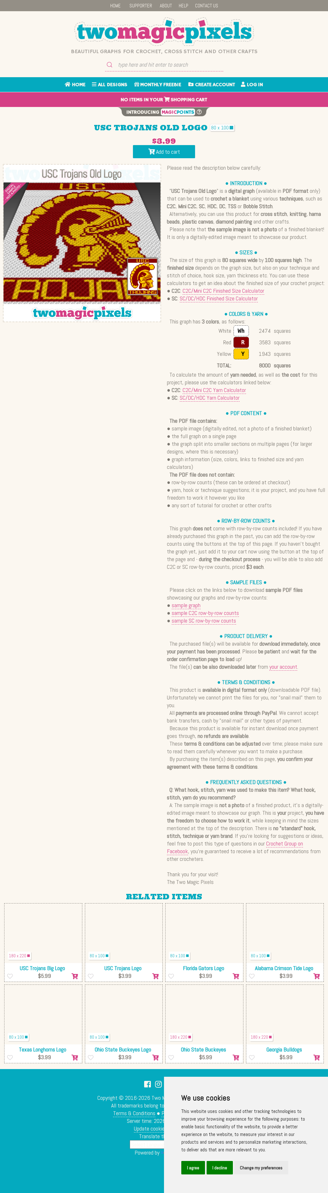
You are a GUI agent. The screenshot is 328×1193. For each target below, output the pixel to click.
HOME (115, 6)
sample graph (186, 605)
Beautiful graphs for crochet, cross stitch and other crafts (164, 51)
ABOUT (166, 6)
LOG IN (254, 85)
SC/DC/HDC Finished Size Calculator (219, 298)
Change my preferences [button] (261, 1168)
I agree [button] (193, 1168)
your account (283, 666)
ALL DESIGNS (111, 85)
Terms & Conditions (134, 1113)
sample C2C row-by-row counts (205, 613)
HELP (183, 6)
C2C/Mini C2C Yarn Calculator (214, 390)
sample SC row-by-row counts (204, 620)
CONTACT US (206, 6)
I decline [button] (219, 1168)
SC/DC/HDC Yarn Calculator (210, 397)
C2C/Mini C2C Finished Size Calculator (223, 290)
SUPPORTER (140, 6)
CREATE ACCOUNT (214, 85)
